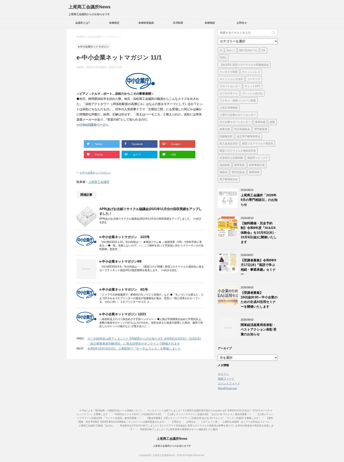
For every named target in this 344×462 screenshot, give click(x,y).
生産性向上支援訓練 (231, 157)
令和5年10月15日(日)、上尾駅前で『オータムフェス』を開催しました (134, 348)
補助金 (223, 172)
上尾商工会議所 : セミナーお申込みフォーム (246, 421)
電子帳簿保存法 (229, 179)
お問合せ (241, 22)
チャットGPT (252, 86)
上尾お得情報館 (229, 107)
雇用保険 (254, 172)
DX (263, 50)
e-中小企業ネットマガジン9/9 (120, 261)
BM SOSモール (248, 50)
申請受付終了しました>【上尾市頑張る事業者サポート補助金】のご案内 (179, 429)
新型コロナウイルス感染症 (257, 143)
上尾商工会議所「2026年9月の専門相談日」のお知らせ (259, 200)
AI (221, 50)
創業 (272, 122)
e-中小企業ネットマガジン (95, 172)
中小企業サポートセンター (235, 122)
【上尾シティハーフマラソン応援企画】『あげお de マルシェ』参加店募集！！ (209, 414)
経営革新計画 (257, 164)
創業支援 (225, 129)
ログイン (223, 373)
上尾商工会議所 (98, 182)
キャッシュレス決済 (231, 79)
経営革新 (239, 164)
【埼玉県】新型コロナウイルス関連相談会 (244, 64)
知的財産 (225, 164)
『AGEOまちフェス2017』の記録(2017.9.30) (137, 414)
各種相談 (210, 22)
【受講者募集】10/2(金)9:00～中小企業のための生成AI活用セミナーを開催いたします (259, 299)
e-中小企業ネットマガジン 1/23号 (124, 237)
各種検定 (114, 22)
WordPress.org (227, 388)
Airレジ (231, 50)
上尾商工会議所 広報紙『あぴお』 (96, 425)
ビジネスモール (229, 93)
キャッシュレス (251, 71)
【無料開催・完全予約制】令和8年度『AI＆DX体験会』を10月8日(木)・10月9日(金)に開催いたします (259, 233)
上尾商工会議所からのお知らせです (172, 445)
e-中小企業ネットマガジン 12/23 (122, 314)
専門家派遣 (260, 129)
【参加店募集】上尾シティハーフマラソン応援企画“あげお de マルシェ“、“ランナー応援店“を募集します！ (203, 418)
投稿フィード (226, 378)
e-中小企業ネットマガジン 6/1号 (123, 289)
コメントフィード (229, 383)
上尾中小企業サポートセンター (238, 114)
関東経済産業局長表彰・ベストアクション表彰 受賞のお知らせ (259, 329)
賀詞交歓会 (238, 172)
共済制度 (178, 22)
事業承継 (260, 122)
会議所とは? (82, 22)
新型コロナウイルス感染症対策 (238, 150)
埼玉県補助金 (242, 129)
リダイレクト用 (209, 421)
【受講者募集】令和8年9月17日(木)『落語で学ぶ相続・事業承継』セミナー (258, 267)
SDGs (223, 57)
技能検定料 (226, 136)
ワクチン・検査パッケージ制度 (238, 100)
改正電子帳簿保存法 (248, 136)
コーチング (253, 79)
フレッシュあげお (252, 93)
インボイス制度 (229, 71)
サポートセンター (230, 86)
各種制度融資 (146, 22)
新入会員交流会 (229, 143)
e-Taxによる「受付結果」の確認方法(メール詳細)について (111, 410)
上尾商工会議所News (89, 6)
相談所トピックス (257, 157)
